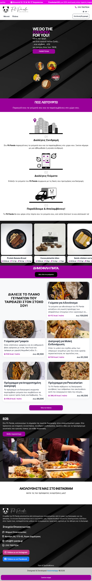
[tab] (16, 243)
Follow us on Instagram (17, 552)
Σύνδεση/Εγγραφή (81, 16)
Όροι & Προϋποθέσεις (46, 565)
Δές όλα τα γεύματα (46, 274)
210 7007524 (83, 7)
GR (86, 11)
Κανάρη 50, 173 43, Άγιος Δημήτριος (23, 536)
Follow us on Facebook (17, 559)
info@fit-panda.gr (14, 541)
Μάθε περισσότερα (14, 434)
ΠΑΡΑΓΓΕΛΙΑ (44, 51)
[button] (88, 243)
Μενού (7, 16)
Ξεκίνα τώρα (46, 577)
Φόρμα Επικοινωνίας (15, 532)
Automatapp (52, 570)
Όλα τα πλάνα (46, 408)
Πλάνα (15, 16)
